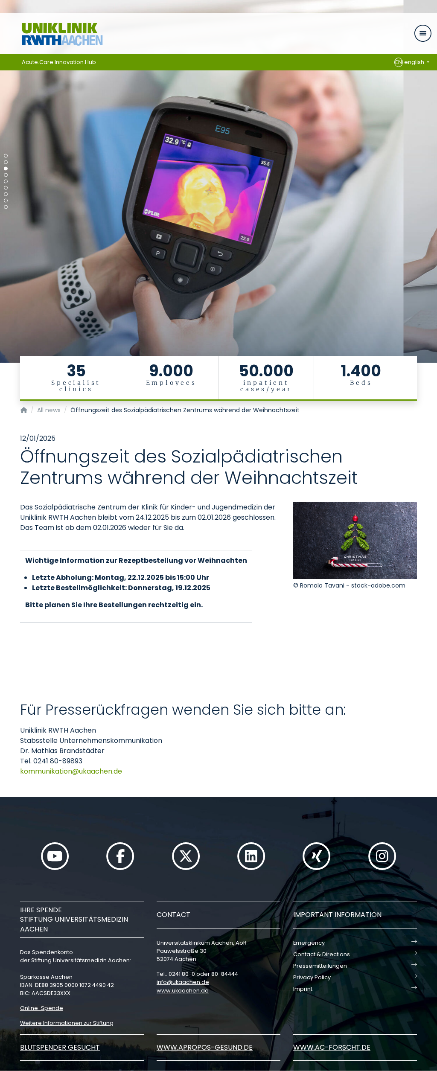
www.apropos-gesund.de (205, 1047)
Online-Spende (41, 1008)
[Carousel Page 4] (6, 175)
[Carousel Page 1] (6, 156)
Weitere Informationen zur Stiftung (67, 1023)
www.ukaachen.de (183, 990)
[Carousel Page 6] (6, 188)
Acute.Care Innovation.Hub (59, 62)
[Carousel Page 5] (6, 181)
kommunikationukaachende (71, 771)
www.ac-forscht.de (331, 1047)
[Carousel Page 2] (6, 162)
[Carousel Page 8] (6, 201)
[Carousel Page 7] (6, 194)
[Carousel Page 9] (6, 207)
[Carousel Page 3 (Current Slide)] (6, 169)
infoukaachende (183, 982)
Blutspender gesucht (60, 1047)
